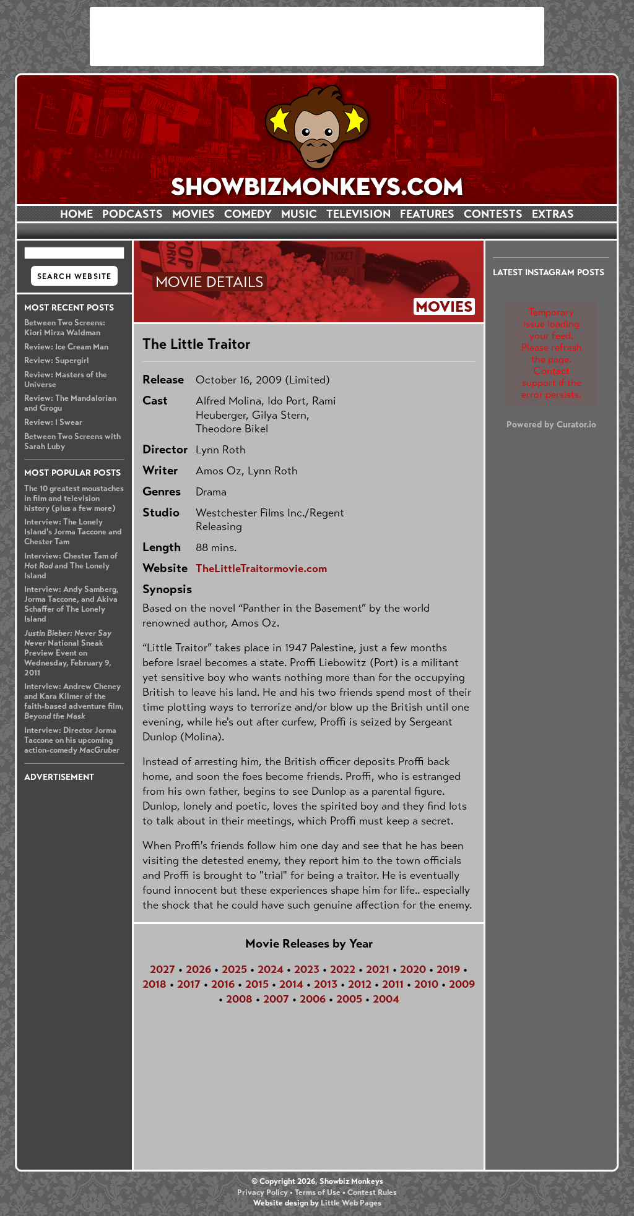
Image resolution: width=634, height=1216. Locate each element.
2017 (189, 984)
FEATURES (427, 214)
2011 (393, 984)
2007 (276, 999)
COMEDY (248, 214)
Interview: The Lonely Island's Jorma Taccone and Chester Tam (73, 532)
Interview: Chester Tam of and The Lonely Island (71, 566)
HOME (76, 214)
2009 (462, 984)
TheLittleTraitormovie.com (261, 568)
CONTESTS (493, 214)
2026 (198, 969)
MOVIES (193, 214)
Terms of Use (318, 1192)
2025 (234, 969)
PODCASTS (132, 214)
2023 (306, 969)
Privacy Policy (262, 1192)
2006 (313, 999)
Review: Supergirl (56, 361)
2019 (448, 969)
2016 (223, 984)
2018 (154, 984)
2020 (413, 969)
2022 (342, 969)
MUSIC (299, 214)
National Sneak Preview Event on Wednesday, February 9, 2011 (67, 653)
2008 (239, 999)
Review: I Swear (53, 422)
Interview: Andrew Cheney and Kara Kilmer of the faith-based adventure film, (74, 701)
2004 (386, 999)
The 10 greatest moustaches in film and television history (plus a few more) (74, 498)
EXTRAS (553, 214)
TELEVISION (358, 214)
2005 (349, 999)
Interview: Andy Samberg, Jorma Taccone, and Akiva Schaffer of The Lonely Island (71, 604)
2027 (162, 969)
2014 (291, 984)
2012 (359, 984)
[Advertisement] (317, 36)
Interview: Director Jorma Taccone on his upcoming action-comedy (71, 740)
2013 (325, 984)
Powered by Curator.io (551, 424)
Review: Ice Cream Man (66, 347)
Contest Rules (372, 1192)
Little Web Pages (351, 1203)
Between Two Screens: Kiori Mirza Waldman (64, 328)
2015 (257, 984)
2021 (377, 969)
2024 (271, 969)
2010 (426, 984)
